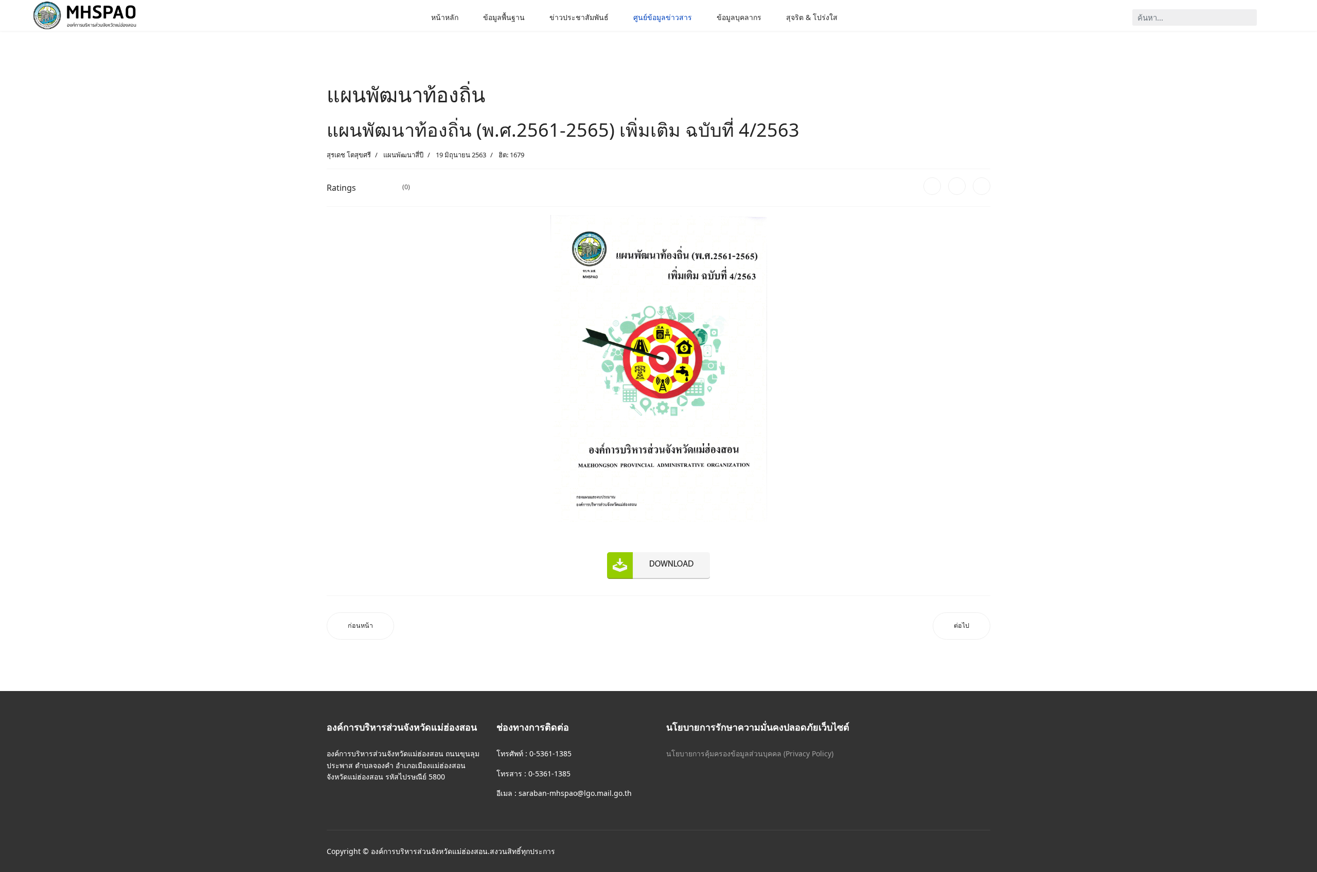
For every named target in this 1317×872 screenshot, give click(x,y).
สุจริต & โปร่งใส (812, 17)
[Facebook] (932, 186)
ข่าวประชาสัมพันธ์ (579, 17)
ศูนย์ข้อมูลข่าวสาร (662, 17)
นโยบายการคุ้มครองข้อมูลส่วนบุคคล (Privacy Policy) (749, 753)
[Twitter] (957, 186)
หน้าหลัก (444, 17)
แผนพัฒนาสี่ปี (403, 154)
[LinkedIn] (981, 186)
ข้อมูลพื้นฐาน (504, 17)
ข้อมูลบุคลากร (739, 17)
